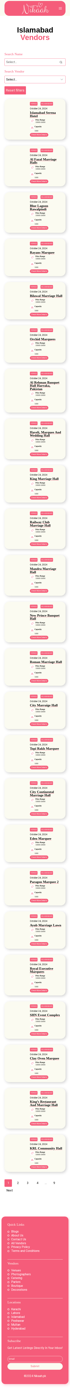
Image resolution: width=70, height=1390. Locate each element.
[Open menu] (60, 8)
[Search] (61, 62)
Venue (34, 104)
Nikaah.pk (40, 1376)
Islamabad (46, 104)
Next (9, 1190)
